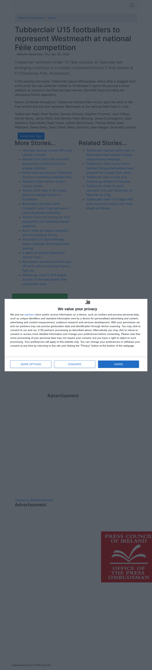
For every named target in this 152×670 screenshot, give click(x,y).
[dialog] (76, 335)
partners (29, 314)
